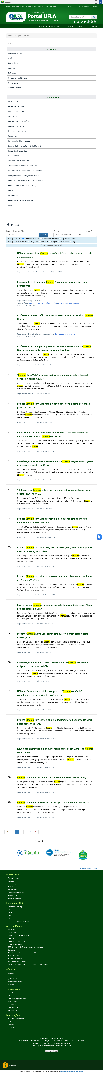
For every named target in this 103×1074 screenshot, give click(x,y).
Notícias (11, 58)
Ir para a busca (37, 6)
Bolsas (11, 190)
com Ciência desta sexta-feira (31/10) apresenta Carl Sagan (53, 802)
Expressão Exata (68, 238)
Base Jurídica (12, 1002)
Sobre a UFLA (39, 26)
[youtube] (95, 21)
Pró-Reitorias (13, 73)
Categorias (34, 241)
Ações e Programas (16, 106)
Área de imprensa (90, 26)
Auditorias (12, 116)
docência (69, 303)
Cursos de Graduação (16, 907)
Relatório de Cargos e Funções (21, 200)
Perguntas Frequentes (17, 151)
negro (70, 334)
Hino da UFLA (13, 1007)
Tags (73, 241)
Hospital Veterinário (15, 944)
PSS (9, 918)
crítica (55, 303)
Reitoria (11, 68)
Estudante (11, 973)
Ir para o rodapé (50, 6)
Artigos (54, 241)
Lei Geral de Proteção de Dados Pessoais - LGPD (28, 170)
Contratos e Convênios (16, 941)
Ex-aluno (11, 985)
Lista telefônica (51, 1051)
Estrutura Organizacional (17, 999)
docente (76, 303)
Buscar (44, 234)
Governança (13, 83)
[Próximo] (30, 832)
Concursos (12, 938)
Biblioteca (11, 930)
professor (61, 303)
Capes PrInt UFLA (14, 933)
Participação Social (16, 111)
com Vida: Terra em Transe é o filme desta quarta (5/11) (51, 777)
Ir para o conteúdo (12, 6)
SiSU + (10, 912)
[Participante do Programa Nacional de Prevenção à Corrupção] (83, 855)
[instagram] (78, 21)
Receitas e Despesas (16, 126)
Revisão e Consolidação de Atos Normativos (26, 180)
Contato (79, 26)
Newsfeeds (64, 241)
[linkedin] (85, 21)
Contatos (45, 241)
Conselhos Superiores (16, 993)
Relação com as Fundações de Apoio (23, 175)
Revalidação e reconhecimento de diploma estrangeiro (28, 964)
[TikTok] (88, 21)
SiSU (9, 910)
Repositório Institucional (17, 962)
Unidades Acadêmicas (17, 78)
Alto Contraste (84, 6)
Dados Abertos (14, 156)
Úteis (9, 1022)
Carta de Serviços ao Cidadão (18, 935)
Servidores (12, 136)
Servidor (11, 976)
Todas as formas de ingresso (18, 921)
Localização (12, 1004)
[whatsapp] (82, 21)
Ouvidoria (11, 950)
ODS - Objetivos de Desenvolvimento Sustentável (26, 947)
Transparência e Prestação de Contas (23, 165)
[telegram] (92, 21)
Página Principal (15, 53)
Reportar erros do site (16, 1019)
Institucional (13, 101)
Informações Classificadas (19, 141)
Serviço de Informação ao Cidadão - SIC (24, 146)
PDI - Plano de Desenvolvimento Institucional (24, 953)
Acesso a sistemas (15, 88)
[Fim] (36, 832)
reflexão (49, 303)
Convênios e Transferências (19, 121)
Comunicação (13, 63)
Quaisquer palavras (50, 238)
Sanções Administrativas (18, 161)
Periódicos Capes (14, 956)
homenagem (60, 334)
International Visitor (15, 982)
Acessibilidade (72, 6)
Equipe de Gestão (52, 26)
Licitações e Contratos (17, 131)
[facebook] (75, 21)
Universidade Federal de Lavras (71, 1071)
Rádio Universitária (15, 959)
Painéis (11, 205)
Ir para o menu (25, 6)
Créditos (11, 1025)
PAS (9, 915)
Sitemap (94, 6)
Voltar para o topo (89, 868)
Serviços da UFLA (67, 26)
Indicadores (13, 195)
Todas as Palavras (32, 238)
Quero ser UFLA (13, 979)
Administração (13, 996)
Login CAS (11, 1027)
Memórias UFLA (13, 1010)
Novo (40, 303)
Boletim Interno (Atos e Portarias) (22, 185)
